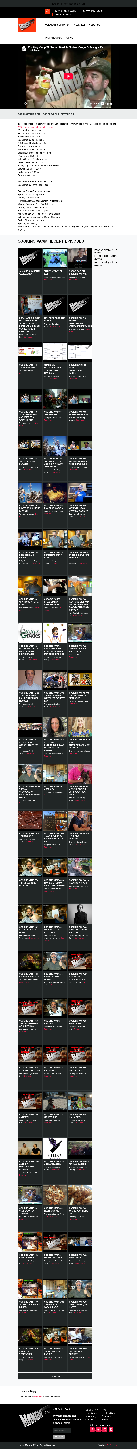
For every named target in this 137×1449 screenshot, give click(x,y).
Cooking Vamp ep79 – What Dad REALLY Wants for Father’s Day (54, 696)
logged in (37, 1396)
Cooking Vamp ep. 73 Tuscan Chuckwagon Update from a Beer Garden (29, 792)
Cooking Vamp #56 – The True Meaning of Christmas (29, 1023)
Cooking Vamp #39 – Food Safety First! (54, 1256)
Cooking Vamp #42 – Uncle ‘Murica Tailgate (29, 1211)
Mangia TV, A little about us (91, 1411)
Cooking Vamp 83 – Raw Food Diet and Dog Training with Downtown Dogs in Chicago (79, 604)
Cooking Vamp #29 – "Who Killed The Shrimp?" (79, 1351)
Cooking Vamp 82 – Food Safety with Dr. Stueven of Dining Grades (28, 650)
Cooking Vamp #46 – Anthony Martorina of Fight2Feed (29, 1165)
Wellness (79, 24)
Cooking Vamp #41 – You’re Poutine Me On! (79, 1211)
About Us (94, 24)
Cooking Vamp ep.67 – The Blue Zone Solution (29, 883)
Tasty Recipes (53, 37)
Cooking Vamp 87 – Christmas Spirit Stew (53, 555)
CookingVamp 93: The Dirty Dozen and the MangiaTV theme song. (53, 462)
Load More (55, 1376)
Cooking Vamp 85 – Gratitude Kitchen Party (29, 602)
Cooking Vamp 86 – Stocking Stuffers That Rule (79, 555)
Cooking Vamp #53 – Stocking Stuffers (29, 1069)
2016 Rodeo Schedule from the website (36, 126)
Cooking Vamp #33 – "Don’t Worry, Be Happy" (79, 1304)
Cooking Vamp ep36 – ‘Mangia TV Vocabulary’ (54, 1304)
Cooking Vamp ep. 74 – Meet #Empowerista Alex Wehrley (79, 743)
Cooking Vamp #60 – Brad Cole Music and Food (79, 930)
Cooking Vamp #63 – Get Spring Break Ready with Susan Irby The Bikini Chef (54, 650)
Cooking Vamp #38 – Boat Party (79, 1256)
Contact (89, 1419)
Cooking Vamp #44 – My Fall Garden (79, 1162)
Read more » (49, 279)
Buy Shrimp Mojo (65, 11)
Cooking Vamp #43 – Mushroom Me (54, 1209)
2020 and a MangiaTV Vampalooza (29, 272)
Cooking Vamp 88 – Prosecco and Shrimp (28, 555)
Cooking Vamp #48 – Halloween (79, 1115)
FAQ (104, 1409)
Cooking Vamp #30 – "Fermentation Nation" (54, 1351)
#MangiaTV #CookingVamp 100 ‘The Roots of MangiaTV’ (53, 369)
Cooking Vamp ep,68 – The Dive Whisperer (79, 836)
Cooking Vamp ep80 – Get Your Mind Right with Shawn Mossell (29, 696)
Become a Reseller (106, 1418)
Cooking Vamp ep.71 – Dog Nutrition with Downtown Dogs (79, 790)
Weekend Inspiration (57, 24)
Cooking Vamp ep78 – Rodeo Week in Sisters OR (79, 695)
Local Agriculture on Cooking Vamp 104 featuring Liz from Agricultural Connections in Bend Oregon (29, 325)
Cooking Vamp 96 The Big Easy (53, 413)
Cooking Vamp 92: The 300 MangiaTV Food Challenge (78, 461)
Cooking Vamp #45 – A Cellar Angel (54, 1162)
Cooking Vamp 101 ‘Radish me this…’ (28, 366)
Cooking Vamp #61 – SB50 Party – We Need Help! (54, 930)
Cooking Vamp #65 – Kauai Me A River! (79, 881)
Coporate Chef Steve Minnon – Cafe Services (52, 602)
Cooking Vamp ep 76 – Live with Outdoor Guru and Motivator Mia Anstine (54, 745)
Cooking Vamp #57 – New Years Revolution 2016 (79, 977)
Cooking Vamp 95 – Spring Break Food (79, 413)
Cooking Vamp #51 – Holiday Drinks (79, 1069)
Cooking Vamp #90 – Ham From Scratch (54, 506)
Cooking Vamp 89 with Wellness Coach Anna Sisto (78, 508)
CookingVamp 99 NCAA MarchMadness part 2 (77, 369)
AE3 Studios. (111, 1445)
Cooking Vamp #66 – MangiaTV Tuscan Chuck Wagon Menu (54, 883)
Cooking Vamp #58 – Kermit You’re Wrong (54, 977)
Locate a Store (108, 1412)
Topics (69, 37)
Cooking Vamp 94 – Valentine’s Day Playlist (28, 461)
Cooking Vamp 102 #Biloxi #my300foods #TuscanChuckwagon (80, 322)
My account (63, 14)
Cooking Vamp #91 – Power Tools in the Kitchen (29, 508)
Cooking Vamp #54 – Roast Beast (79, 1022)
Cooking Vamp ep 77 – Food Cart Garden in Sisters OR (29, 743)
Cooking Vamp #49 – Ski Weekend (54, 1115)
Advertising (90, 1416)
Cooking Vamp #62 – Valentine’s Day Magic (29, 930)
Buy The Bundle (92, 11)
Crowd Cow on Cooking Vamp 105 (78, 272)
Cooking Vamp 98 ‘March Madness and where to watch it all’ (28, 415)
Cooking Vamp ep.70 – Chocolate (29, 834)
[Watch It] (30, 258)
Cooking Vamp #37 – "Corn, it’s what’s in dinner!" (29, 1304)
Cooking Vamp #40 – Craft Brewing (29, 1256)
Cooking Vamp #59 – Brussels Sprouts (29, 975)
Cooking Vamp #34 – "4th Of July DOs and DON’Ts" (79, 649)
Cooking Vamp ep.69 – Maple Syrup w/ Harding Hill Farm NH (54, 837)
